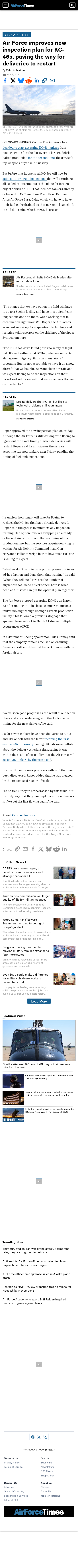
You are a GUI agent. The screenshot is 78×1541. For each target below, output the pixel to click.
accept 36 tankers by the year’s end (27, 760)
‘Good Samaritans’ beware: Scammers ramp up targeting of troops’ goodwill (23, 923)
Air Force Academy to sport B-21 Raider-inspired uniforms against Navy (49, 1077)
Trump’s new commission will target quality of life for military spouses (26, 898)
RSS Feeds (47, 1471)
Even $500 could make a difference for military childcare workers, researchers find (25, 978)
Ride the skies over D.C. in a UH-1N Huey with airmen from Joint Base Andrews (36, 1065)
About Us (46, 1491)
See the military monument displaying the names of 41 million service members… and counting (49, 1094)
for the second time (41, 158)
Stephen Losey (26, 294)
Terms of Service (13, 1467)
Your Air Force (16, 34)
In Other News (13, 862)
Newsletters (47, 1467)
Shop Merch (47, 1475)
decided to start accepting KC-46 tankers (31, 147)
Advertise (9, 1487)
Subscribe (46, 1462)
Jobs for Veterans (50, 1495)
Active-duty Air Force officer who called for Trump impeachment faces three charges (35, 1263)
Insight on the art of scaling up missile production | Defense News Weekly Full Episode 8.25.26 (49, 1110)
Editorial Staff (11, 1500)
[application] (39, 1040)
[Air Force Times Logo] (22, 4)
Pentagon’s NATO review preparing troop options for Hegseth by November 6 (37, 1288)
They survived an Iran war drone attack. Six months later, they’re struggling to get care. (36, 1250)
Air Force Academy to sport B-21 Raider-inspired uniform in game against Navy (34, 1301)
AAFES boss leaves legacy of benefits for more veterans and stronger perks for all (23, 872)
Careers (45, 1487)
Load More (39, 1001)
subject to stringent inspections (25, 179)
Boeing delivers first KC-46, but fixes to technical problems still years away (41, 403)
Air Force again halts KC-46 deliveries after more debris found (44, 279)
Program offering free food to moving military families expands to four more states (26, 951)
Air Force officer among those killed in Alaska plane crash (36, 1276)
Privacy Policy (12, 1462)
